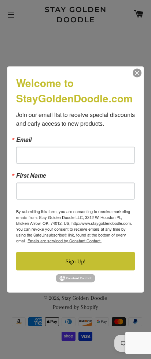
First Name (31, 175)
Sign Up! (75, 261)
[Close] (137, 73)
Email (24, 140)
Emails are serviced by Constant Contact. (64, 240)
